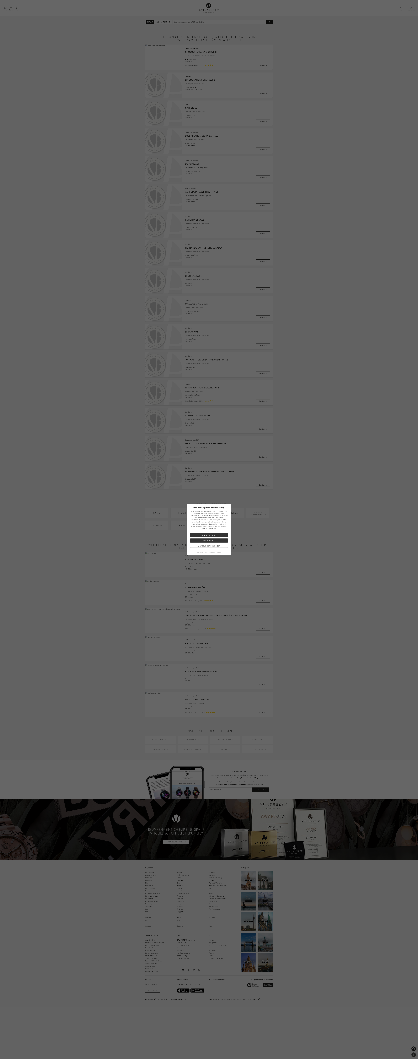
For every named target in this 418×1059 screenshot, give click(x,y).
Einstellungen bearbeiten (209, 545)
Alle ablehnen (209, 540)
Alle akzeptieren (209, 535)
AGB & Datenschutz (210, 552)
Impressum (200, 552)
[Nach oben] (413, 1054)
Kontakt (219, 552)
